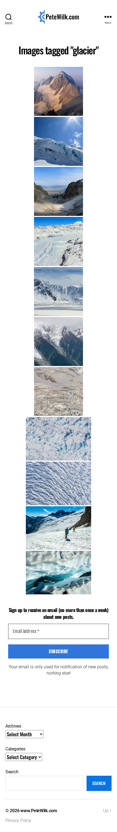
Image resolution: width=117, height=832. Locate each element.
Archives (13, 726)
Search (11, 771)
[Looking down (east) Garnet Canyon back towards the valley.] (58, 191)
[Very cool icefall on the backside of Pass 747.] (58, 141)
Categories (15, 749)
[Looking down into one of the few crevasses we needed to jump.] (58, 572)
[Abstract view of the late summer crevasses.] (58, 391)
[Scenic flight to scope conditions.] (58, 439)
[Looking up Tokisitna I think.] (58, 241)
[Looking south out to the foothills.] (58, 291)
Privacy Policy (18, 820)
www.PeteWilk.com (38, 810)
